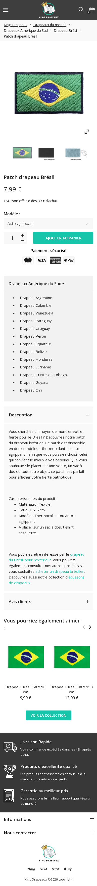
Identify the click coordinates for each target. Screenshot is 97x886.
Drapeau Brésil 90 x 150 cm (71, 689)
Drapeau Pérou (33, 336)
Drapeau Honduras (36, 359)
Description (20, 415)
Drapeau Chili (31, 390)
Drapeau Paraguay (36, 320)
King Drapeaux (15, 24)
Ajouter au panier (63, 237)
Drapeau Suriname (35, 366)
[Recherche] (82, 10)
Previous (83, 627)
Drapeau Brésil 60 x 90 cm (25, 689)
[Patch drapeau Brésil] (22, 152)
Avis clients (20, 601)
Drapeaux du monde (49, 24)
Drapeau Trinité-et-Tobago (43, 374)
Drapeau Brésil (66, 30)
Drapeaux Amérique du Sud (26, 30)
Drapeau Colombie (35, 305)
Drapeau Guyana (34, 382)
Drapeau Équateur (35, 343)
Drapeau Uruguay (35, 328)
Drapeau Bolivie (33, 351)
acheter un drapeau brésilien (60, 571)
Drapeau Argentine (36, 297)
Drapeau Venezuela (36, 312)
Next (90, 627)
